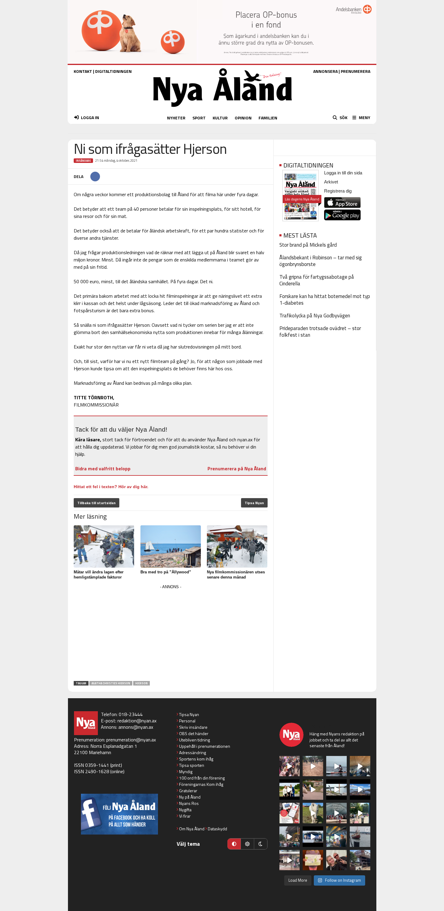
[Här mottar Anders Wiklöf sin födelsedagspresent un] (336, 836)
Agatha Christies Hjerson (111, 683)
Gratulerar (188, 790)
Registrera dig (338, 190)
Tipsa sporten (191, 765)
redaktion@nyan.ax (136, 720)
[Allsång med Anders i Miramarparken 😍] (313, 836)
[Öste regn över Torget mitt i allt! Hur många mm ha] (289, 860)
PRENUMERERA (355, 71)
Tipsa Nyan (254, 503)
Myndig (185, 771)
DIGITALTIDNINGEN (113, 71)
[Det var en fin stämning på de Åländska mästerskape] (313, 766)
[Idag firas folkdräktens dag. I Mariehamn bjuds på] (336, 813)
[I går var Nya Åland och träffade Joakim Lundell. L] (336, 860)
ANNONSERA (325, 71)
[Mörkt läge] (260, 843)
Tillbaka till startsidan (96, 503)
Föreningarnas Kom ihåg (201, 784)
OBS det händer (193, 733)
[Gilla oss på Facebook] (119, 814)
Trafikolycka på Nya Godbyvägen (314, 315)
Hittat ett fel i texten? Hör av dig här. (111, 486)
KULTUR (220, 118)
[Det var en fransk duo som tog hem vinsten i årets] (336, 789)
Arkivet (331, 181)
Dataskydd (217, 828)
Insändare (83, 161)
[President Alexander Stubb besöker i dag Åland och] (313, 789)
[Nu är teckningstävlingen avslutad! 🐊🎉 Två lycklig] (313, 860)
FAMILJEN (268, 118)
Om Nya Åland (191, 828)
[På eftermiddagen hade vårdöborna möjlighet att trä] (289, 789)
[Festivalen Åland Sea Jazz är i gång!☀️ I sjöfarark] (360, 766)
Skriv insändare (193, 727)
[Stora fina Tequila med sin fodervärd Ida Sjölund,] (313, 813)
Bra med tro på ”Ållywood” (165, 572)
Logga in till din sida (343, 172)
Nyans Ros (189, 803)
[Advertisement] (171, 633)
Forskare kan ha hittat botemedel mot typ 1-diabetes (324, 299)
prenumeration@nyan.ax (131, 739)
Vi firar (185, 816)
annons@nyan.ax (135, 727)
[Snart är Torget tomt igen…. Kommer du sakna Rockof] (360, 813)
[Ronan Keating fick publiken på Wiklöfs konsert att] (289, 836)
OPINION (243, 118)
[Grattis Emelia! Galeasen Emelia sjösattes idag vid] (360, 836)
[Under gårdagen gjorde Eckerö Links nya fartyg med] (360, 789)
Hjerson (141, 683)
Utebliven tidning (194, 740)
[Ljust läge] (247, 843)
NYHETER (176, 118)
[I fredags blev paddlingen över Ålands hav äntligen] (336, 766)
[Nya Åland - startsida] (222, 108)
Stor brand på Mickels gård (308, 245)
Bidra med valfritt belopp (102, 468)
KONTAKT (83, 71)
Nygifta (185, 809)
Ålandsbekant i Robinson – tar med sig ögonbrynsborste (320, 261)
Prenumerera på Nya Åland (237, 468)
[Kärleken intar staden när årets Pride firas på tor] (289, 766)
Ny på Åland (190, 797)
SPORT (199, 118)
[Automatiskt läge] (234, 843)
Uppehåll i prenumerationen (204, 746)
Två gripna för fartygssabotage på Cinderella (316, 280)
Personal (187, 721)
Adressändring (192, 752)
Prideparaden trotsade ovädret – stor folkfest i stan (320, 331)
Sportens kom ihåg (196, 759)
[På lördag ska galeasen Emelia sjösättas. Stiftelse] (360, 860)
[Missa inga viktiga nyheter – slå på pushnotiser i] (289, 813)
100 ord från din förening (202, 778)
